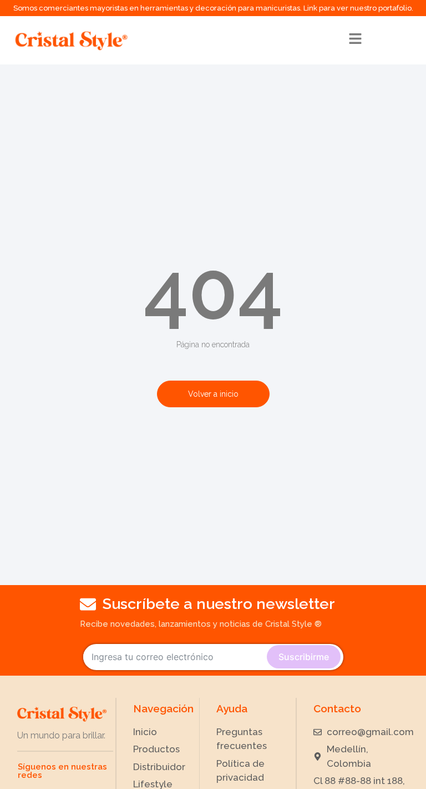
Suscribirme (303, 656)
